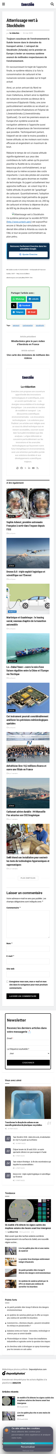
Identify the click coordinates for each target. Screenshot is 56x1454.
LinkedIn (35, 299)
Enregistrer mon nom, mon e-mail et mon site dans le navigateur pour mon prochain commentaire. (28, 984)
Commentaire (13, 907)
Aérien (11, 566)
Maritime (12, 661)
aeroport (16, 325)
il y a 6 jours (11, 628)
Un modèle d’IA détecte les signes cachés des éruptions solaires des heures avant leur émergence (35, 1400)
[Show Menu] (3, 4)
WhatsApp (19, 299)
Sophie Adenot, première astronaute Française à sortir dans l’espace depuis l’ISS (25, 526)
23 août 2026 (25, 1232)
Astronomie (12, 1219)
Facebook (25, 305)
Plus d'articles (28, 878)
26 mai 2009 (28, 33)
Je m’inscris (24, 1443)
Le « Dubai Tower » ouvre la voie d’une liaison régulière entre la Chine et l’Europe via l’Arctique (27, 670)
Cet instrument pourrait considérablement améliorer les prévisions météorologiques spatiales (27, 720)
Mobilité (12, 611)
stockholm (40, 325)
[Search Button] (52, 4)
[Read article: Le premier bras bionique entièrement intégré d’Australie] (11, 1262)
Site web (10, 969)
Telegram (19, 312)
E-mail (10, 956)
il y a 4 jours (11, 533)
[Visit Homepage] (27, 4)
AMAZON (16, 1383)
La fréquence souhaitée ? (18, 1049)
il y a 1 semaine (13, 773)
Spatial (12, 516)
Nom (9, 943)
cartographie (28, 325)
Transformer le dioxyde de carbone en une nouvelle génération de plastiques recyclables (23, 1123)
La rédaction (14, 33)
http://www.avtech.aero (19, 221)
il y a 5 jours (11, 579)
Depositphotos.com (38, 1369)
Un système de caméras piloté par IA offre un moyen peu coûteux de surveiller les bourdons (33, 1284)
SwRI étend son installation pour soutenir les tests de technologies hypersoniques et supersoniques (27, 861)
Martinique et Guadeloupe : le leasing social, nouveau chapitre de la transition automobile (26, 621)
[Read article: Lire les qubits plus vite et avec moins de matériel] (11, 1251)
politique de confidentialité (41, 1451)
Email (32, 312)
